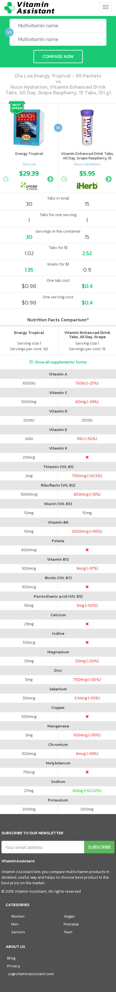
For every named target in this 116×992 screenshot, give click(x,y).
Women (17, 916)
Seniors (18, 932)
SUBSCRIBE (99, 847)
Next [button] (50, 178)
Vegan (69, 916)
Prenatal (71, 924)
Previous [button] (5, 178)
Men (15, 924)
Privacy (13, 966)
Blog (11, 958)
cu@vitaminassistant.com (31, 974)
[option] (29, 178)
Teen (68, 932)
